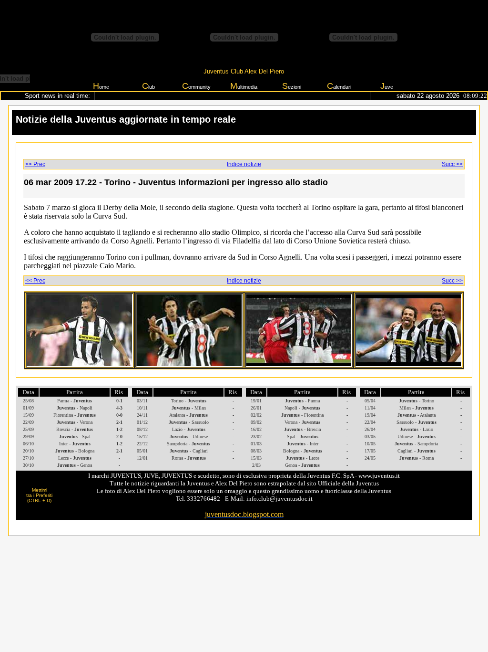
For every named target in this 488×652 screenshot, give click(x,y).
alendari (339, 86)
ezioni (291, 86)
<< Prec (35, 164)
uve (386, 86)
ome (101, 86)
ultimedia (243, 86)
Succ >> (452, 164)
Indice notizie (244, 164)
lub (148, 86)
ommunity (196, 86)
